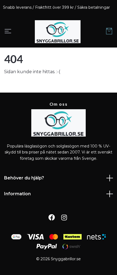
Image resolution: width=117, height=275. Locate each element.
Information (17, 193)
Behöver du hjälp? (24, 178)
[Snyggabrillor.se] (58, 31)
